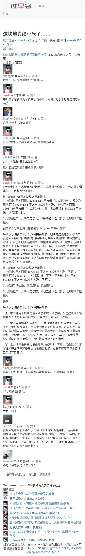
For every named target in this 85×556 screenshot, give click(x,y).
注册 (6, 14)
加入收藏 (8, 54)
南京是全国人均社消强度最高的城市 (32, 493)
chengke (22, 40)
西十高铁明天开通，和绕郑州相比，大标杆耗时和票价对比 (46, 522)
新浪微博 (20, 54)
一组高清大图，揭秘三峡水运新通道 (32, 540)
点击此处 (44, 474)
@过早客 (70, 544)
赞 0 (34, 76)
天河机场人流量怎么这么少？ (28, 498)
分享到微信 (34, 54)
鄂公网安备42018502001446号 (53, 550)
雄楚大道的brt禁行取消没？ (26, 527)
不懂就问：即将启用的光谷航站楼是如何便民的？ (40, 503)
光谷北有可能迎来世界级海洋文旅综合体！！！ (39, 513)
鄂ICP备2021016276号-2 (57, 548)
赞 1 (43, 118)
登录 (41, 6)
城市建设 (8, 40)
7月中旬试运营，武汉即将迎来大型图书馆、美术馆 (41, 517)
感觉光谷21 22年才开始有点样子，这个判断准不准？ (42, 508)
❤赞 (43, 54)
